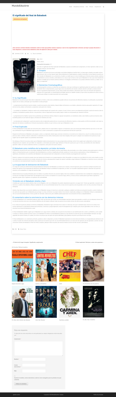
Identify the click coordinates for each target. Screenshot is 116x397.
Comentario (17, 339)
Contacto (61, 394)
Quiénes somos (16, 394)
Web (15, 371)
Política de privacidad (98, 394)
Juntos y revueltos (41, 284)
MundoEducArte (20, 5)
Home (70, 6)
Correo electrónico (17, 366)
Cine (87, 6)
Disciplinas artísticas (79, 6)
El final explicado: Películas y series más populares (90, 242)
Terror (24, 229)
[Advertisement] (58, 34)
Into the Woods (40, 320)
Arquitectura (98, 6)
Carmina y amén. (64, 320)
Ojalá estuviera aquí (18, 284)
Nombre (16, 359)
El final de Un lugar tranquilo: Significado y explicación (27, 242)
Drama (21, 229)
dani (28, 53)
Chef (60, 284)
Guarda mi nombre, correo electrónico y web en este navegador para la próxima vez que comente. (37, 378)
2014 (16, 229)
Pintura (91, 6)
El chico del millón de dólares (21, 320)
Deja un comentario (37, 53)
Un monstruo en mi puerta (91, 284)
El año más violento (89, 320)
